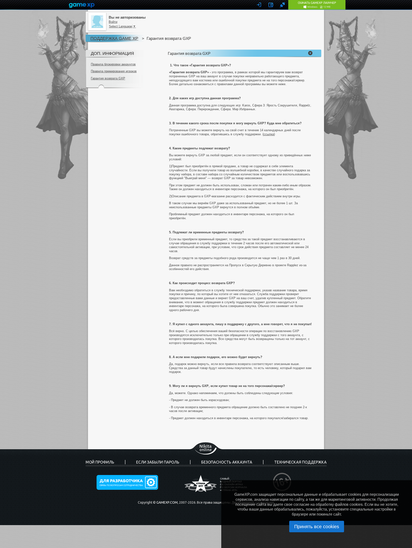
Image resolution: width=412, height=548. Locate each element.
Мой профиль (100, 462)
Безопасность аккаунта (226, 462)
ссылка (268, 134)
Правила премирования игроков (114, 71)
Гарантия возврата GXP (108, 78)
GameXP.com (167, 502)
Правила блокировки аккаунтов (113, 64)
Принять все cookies (316, 526)
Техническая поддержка (300, 462)
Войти (113, 22)
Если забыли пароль (157, 462)
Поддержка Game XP (114, 38)
